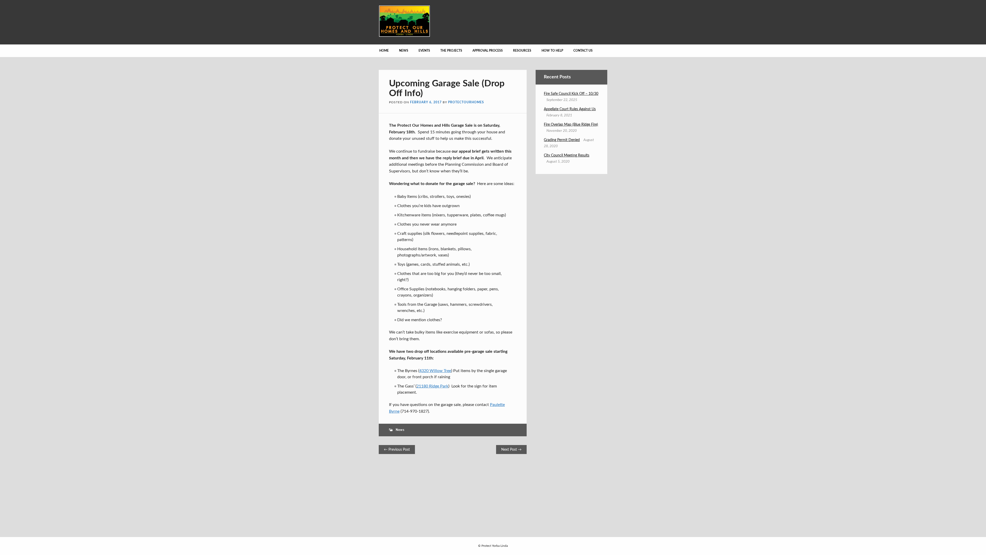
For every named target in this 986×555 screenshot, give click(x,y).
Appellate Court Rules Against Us (570, 109)
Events (424, 50)
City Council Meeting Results (566, 155)
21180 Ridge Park (432, 386)
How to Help (552, 50)
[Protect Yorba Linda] (404, 36)
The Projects (451, 50)
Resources (522, 50)
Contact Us (583, 50)
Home (384, 50)
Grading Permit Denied (562, 140)
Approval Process (487, 50)
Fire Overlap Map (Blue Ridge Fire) (571, 124)
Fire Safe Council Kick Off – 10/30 (571, 94)
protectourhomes (466, 102)
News (403, 50)
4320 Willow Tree (435, 371)
